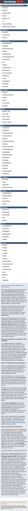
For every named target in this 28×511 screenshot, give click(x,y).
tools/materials (6, 81)
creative (4, 255)
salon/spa (5, 168)
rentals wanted (6, 234)
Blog (6, 503)
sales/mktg (5, 165)
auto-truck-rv (6, 34)
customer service (7, 135)
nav (2, 2)
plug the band (6, 201)
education (5, 144)
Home (2, 502)
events (4, 182)
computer (5, 253)
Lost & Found (5, 103)
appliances (5, 45)
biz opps (4, 245)
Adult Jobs (5, 7)
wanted (4, 220)
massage (4, 274)
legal (3, 272)
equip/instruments (7, 195)
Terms (2, 503)
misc (3, 217)
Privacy (23, 502)
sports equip (5, 75)
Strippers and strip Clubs (8, 26)
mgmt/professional (7, 154)
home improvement (7, 264)
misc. (3, 277)
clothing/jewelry (6, 54)
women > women (7, 122)
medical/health (6, 152)
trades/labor (5, 173)
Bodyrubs (4, 10)
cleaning (4, 250)
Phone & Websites (7, 23)
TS (3, 21)
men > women (6, 116)
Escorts (4, 15)
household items (6, 67)
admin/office (5, 130)
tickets (4, 78)
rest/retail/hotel (6, 162)
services (4, 37)
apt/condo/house (7, 225)
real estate (5, 160)
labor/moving (5, 266)
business (4, 51)
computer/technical (7, 133)
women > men (6, 111)
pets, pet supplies (7, 73)
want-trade (5, 83)
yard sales (5, 86)
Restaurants (5, 184)
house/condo (5, 212)
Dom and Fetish (6, 13)
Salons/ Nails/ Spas (7, 187)
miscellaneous (6, 70)
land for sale (6, 214)
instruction (5, 198)
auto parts (5, 32)
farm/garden (5, 59)
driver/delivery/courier (8, 141)
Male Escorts (5, 18)
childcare (4, 92)
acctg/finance (6, 127)
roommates (5, 236)
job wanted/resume (7, 149)
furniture (4, 64)
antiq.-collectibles (7, 43)
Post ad (20, 1)
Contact (18, 502)
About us (7, 502)
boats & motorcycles (7, 48)
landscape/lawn (6, 269)
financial (4, 258)
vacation (4, 239)
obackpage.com (11, 508)
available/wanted (6, 193)
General (4, 97)
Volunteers (5, 105)
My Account (13, 502)
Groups (4, 100)
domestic (4, 138)
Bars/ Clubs (5, 179)
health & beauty (6, 261)
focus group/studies (7, 146)
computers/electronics (8, 56)
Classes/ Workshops (7, 94)
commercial (5, 209)
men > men (5, 114)
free (3, 62)
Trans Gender (5, 119)
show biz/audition (7, 171)
